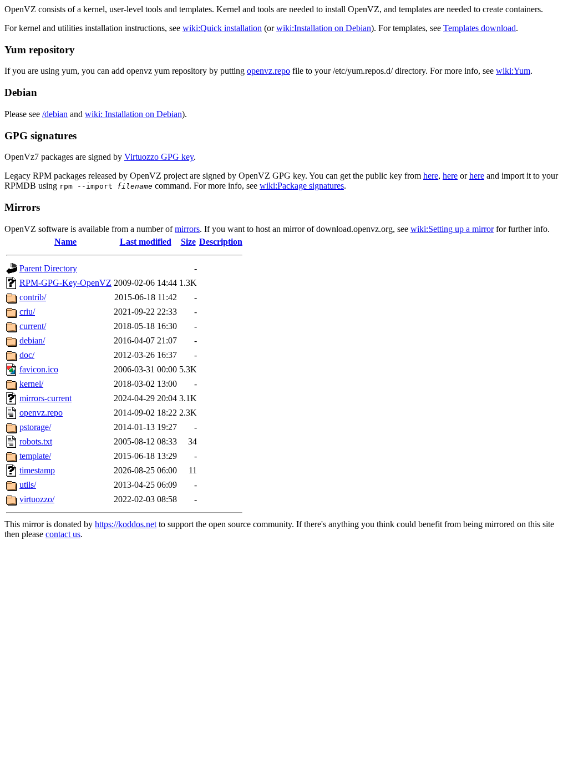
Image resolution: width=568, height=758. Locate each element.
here (430, 175)
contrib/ (32, 297)
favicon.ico (38, 369)
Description (220, 241)
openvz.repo (268, 70)
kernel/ (31, 383)
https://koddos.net (125, 524)
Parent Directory (48, 268)
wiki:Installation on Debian (323, 28)
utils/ (27, 484)
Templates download (479, 28)
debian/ (32, 340)
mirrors (187, 229)
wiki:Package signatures (302, 185)
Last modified (145, 241)
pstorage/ (35, 427)
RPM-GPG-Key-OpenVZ (65, 282)
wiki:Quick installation (222, 28)
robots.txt (35, 441)
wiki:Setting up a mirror (452, 229)
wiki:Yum (513, 70)
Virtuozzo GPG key (159, 156)
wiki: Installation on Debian (133, 114)
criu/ (27, 311)
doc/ (26, 355)
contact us (62, 534)
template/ (35, 456)
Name (65, 241)
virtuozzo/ (36, 499)
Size (188, 241)
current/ (32, 326)
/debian (55, 114)
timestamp (37, 470)
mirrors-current (45, 398)
